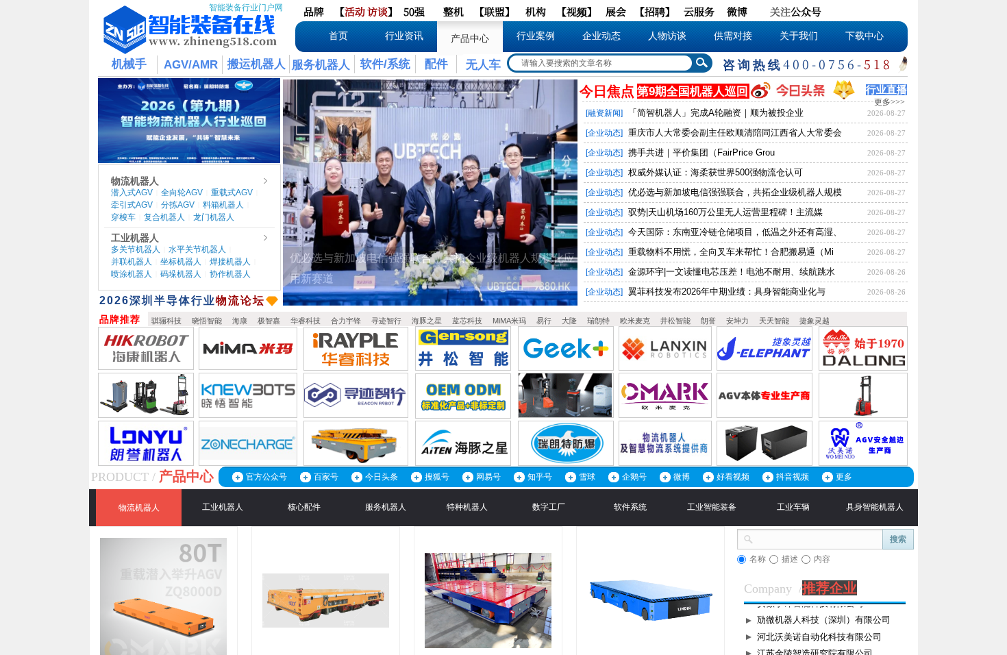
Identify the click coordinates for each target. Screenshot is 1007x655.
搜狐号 (437, 477)
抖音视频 (792, 477)
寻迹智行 (386, 321)
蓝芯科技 (467, 321)
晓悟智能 (207, 321)
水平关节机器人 (197, 249)
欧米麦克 (635, 321)
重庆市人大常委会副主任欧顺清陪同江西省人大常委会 (735, 132)
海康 (239, 321)
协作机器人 (230, 274)
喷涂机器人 (131, 274)
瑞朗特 (598, 321)
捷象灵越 (814, 321)
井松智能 (675, 321)
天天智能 (774, 321)
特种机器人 (467, 507)
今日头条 (381, 477)
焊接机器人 (230, 262)
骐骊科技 (166, 321)
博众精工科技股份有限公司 (810, 635)
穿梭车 (123, 217)
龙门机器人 (213, 217)
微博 (681, 477)
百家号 (326, 477)
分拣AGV (178, 205)
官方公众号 (266, 477)
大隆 (569, 321)
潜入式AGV (132, 192)
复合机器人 (164, 217)
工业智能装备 (711, 507)
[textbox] (599, 63)
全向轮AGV (182, 192)
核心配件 (304, 507)
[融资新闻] (604, 113)
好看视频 (733, 477)
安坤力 (737, 321)
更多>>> (889, 102)
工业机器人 (135, 238)
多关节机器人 (135, 249)
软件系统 (630, 507)
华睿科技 (305, 321)
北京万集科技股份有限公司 (810, 619)
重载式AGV (232, 192)
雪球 (587, 477)
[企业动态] (604, 133)
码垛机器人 (180, 274)
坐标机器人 (180, 262)
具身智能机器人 (875, 507)
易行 (543, 321)
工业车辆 (793, 507)
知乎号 (539, 477)
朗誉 (708, 321)
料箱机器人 (223, 205)
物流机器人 (135, 181)
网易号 (488, 477)
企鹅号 (634, 477)
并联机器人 (131, 262)
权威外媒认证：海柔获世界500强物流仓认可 (715, 172)
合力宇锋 (346, 321)
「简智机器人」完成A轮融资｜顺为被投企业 (716, 113)
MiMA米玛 (509, 321)
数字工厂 (548, 507)
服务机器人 (385, 507)
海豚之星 (427, 321)
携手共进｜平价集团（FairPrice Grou (701, 152)
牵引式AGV (132, 205)
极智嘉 (269, 321)
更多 (844, 477)
